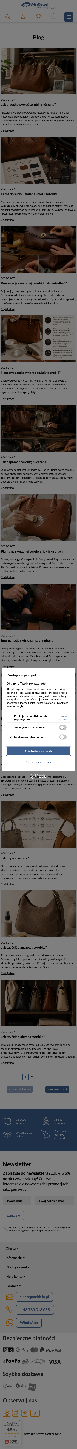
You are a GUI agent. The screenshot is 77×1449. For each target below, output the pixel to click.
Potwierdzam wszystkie (38, 751)
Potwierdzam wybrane (38, 761)
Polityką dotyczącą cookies (33, 692)
